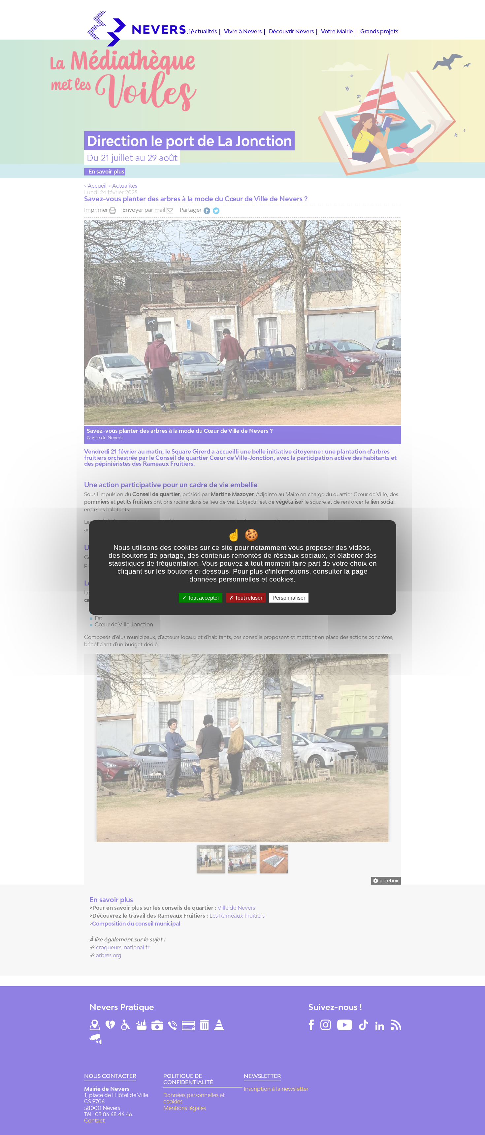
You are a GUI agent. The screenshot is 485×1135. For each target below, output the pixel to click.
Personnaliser (289, 598)
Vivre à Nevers (243, 32)
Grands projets (379, 32)
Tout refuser (248, 598)
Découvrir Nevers (291, 32)
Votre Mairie (337, 32)
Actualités (204, 32)
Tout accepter (202, 598)
